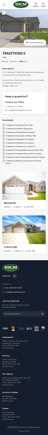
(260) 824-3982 (15, 106)
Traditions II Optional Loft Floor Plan (21, 136)
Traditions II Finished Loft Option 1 (20, 143)
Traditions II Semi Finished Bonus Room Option (25, 157)
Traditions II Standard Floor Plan (19, 125)
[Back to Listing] (3, 13)
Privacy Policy (24, 431)
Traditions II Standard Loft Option (20, 139)
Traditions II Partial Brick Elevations (20, 132)
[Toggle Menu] (4, 4)
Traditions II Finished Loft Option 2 (20, 146)
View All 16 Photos (36, 43)
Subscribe (43, 313)
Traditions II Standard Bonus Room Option (24, 153)
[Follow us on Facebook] (14, 276)
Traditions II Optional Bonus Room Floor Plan (24, 150)
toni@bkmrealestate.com (19, 110)
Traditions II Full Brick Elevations (19, 128)
